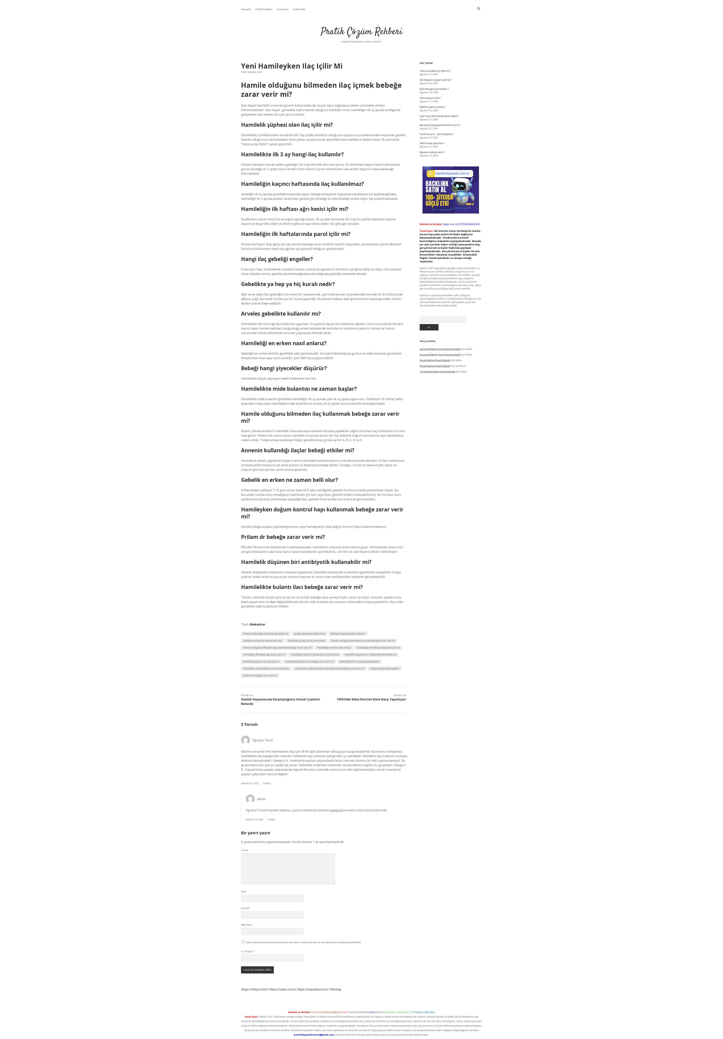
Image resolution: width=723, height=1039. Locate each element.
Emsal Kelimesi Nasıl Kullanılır (435, 360)
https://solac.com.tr (282, 989)
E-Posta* (245, 908)
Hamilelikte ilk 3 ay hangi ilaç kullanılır (359, 661)
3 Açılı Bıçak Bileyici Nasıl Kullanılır (437, 371)
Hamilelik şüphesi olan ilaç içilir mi (261, 661)
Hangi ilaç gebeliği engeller (384, 668)
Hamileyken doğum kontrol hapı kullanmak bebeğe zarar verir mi (329, 668)
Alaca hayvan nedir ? (430, 98)
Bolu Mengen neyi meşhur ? (434, 89)
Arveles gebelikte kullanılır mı (309, 633)
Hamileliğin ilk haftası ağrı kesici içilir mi (264, 654)
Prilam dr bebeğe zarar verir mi (260, 675)
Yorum (244, 850)
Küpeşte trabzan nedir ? (432, 152)
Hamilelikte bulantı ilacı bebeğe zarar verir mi (309, 661)
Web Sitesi (246, 924)
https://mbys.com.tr (254, 989)
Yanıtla (266, 783)
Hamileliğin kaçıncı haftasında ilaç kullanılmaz (315, 654)
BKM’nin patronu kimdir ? (433, 107)
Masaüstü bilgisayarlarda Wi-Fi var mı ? (440, 125)
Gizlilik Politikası (263, 9)
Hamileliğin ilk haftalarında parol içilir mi (378, 647)
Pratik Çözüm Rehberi (361, 32)
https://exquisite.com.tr (313, 989)
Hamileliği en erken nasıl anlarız (334, 647)
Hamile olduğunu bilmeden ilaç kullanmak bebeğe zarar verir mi (277, 647)
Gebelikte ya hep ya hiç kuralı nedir (306, 640)
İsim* (244, 891)
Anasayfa (246, 9)
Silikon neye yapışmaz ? (432, 143)
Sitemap (335, 989)
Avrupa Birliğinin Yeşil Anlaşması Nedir (440, 349)
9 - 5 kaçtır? (248, 951)
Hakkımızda (299, 9)
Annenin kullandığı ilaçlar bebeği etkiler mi (265, 633)
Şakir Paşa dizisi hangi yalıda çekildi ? (439, 116)
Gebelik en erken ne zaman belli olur (262, 640)
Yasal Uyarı (282, 9)
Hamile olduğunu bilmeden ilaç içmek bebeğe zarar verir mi (363, 640)
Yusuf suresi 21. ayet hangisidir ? (437, 134)
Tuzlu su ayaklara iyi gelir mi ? (435, 70)
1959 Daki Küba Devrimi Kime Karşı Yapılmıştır (371, 699)
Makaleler (257, 624)
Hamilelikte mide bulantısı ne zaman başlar (266, 668)
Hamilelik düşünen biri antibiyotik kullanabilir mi (370, 654)
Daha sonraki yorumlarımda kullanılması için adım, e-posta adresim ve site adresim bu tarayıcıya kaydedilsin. (304, 942)
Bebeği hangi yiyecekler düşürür (348, 633)
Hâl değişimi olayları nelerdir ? (436, 80)
